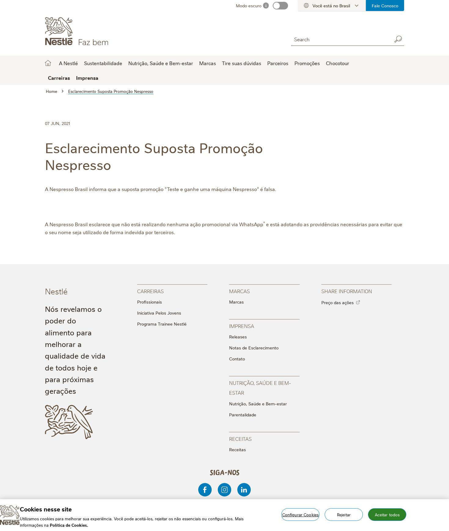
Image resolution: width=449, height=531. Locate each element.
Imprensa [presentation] (241, 325)
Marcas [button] (207, 63)
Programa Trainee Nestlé (162, 323)
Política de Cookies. (69, 524)
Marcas (236, 301)
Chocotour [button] (337, 63)
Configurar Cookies (300, 514)
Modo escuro (248, 5)
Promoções (307, 63)
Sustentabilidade (103, 63)
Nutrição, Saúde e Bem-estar (258, 403)
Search (398, 39)
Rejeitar (344, 514)
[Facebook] (205, 489)
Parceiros (277, 63)
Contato (237, 358)
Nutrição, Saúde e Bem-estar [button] (160, 63)
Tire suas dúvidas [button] (241, 63)
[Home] (100, 31)
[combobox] (340, 39)
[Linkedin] (244, 489)
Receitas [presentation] (240, 438)
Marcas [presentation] (239, 290)
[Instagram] (224, 489)
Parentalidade (242, 414)
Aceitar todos (387, 514)
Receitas (237, 449)
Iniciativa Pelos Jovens (159, 312)
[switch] (280, 5)
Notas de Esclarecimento (254, 347)
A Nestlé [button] (68, 63)
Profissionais (149, 301)
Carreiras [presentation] (150, 290)
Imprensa (87, 77)
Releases (238, 336)
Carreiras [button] (59, 77)
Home (48, 63)
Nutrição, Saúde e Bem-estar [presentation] (260, 387)
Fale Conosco (385, 5)
